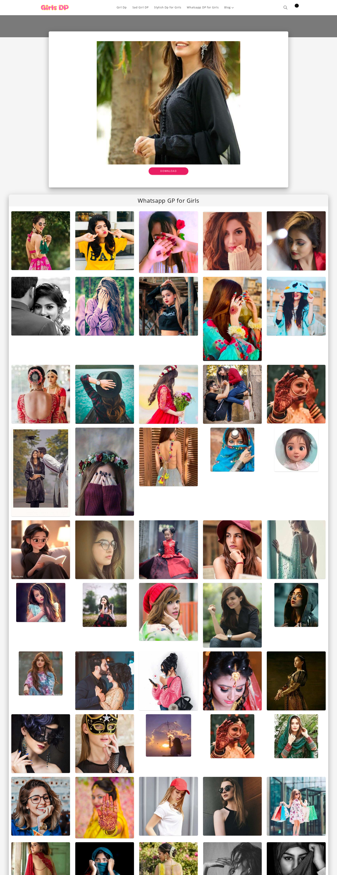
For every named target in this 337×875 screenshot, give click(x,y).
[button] (229, 7)
